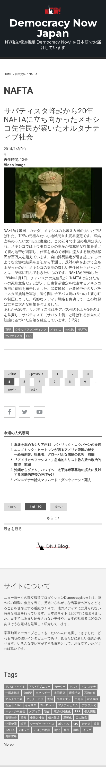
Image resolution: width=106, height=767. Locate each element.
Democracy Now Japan (53, 27)
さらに (52, 518)
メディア (34, 711)
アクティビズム (68, 705)
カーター (60, 686)
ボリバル (63, 724)
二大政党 (81, 717)
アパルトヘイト (15, 686)
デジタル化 (89, 705)
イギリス (30, 705)
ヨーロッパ (47, 705)
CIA (75, 724)
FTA (28, 336)
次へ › (59, 507)
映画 (23, 724)
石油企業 (89, 693)
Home (8, 74)
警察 (23, 717)
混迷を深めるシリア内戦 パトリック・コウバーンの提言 (57, 444)
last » (33, 389)
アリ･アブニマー (39, 686)
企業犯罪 (11, 724)
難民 (76, 730)
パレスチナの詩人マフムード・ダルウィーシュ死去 (52, 480)
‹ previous (36, 374)
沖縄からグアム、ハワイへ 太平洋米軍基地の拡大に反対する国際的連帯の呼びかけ (57, 472)
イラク (87, 730)
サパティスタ (13, 336)
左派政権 (92, 699)
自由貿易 (20, 74)
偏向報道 (53, 717)
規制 (50, 699)
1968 (18, 705)
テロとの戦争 (41, 730)
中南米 (79, 699)
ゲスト (73, 686)
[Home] (53, 9)
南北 (57, 730)
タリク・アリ (34, 699)
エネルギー (43, 693)
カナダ (86, 724)
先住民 (69, 329)
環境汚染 (74, 693)
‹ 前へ (12, 507)
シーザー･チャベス (42, 724)
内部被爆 (11, 736)
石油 (8, 705)
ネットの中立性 (15, 711)
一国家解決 (12, 693)
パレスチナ (89, 686)
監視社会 (11, 717)
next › (12, 389)
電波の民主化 (62, 711)
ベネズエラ (64, 699)
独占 (47, 711)
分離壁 (27, 693)
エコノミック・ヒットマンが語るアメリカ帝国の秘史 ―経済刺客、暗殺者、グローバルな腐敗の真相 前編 (57, 452)
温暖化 (67, 717)
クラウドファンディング (30, 329)
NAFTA (82, 329)
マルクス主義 (13, 699)
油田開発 (59, 693)
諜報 (97, 724)
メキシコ (55, 329)
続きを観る (13, 529)
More (8, 744)
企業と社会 (37, 717)
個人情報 (90, 711)
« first (12, 374)
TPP (8, 329)
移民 (66, 730)
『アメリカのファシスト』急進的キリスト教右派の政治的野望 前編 (57, 462)
